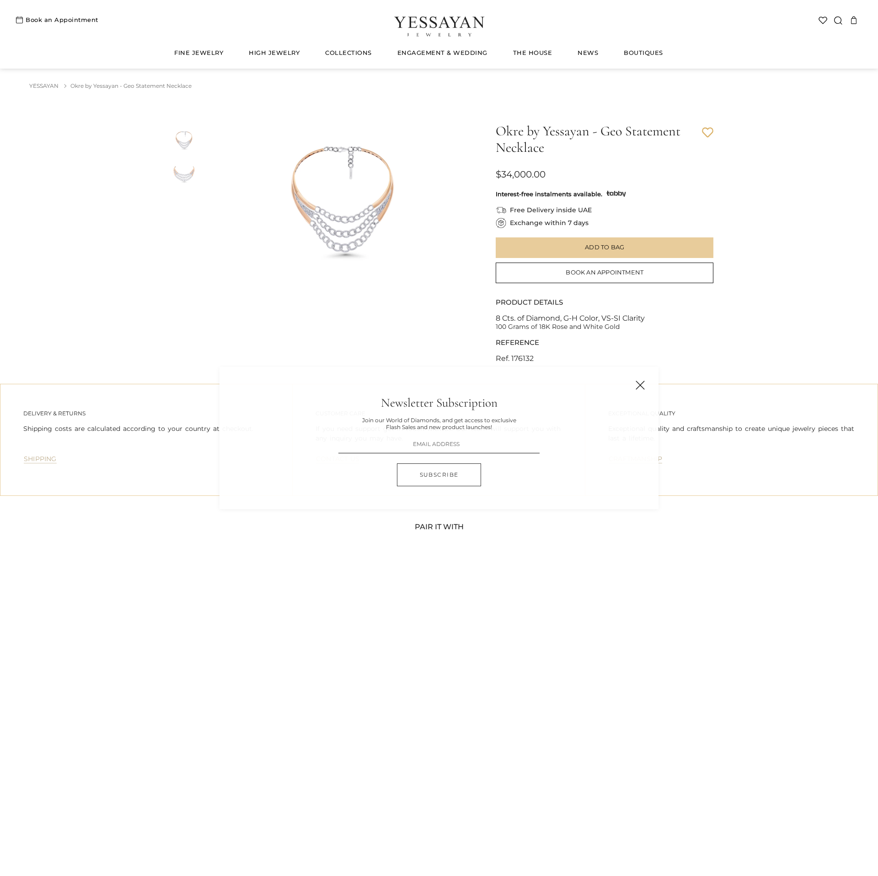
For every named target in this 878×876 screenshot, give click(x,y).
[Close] (640, 385)
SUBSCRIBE (439, 474)
